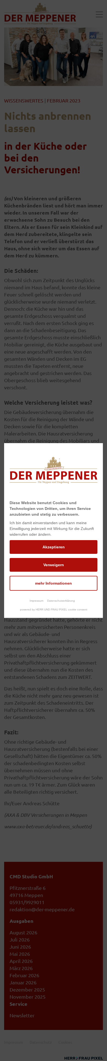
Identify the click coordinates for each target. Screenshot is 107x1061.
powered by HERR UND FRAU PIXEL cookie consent (53, 609)
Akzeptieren (54, 547)
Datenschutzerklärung (61, 600)
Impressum (36, 600)
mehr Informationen (53, 583)
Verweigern (53, 565)
